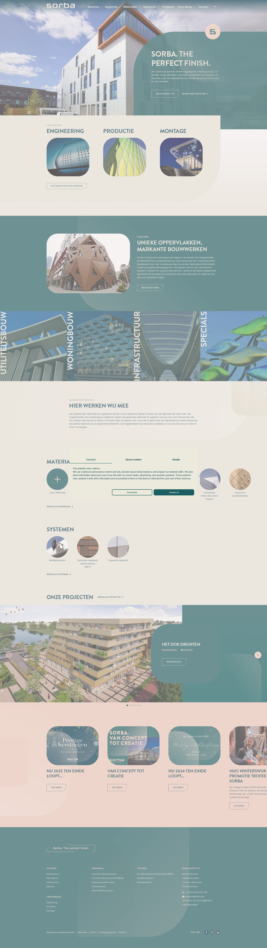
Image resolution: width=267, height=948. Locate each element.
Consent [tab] (90, 459)
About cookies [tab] (133, 459)
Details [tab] (176, 459)
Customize (132, 492)
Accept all (174, 492)
